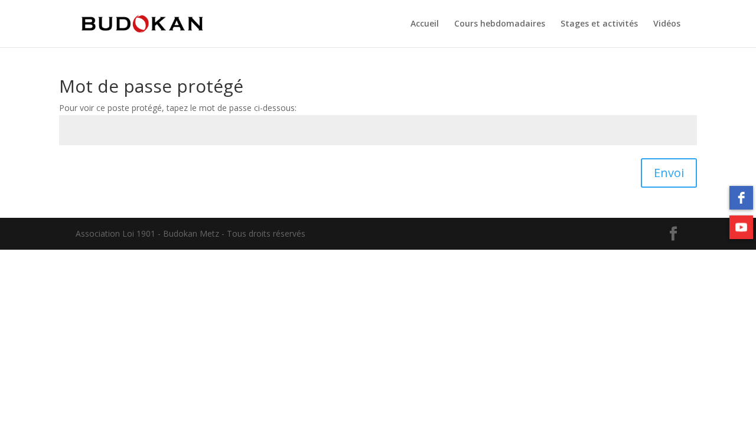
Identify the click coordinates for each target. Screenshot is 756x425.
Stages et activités (599, 24)
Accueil (424, 24)
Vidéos (666, 24)
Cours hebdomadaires (499, 24)
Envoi (669, 173)
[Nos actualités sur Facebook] (741, 198)
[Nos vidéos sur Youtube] (741, 227)
